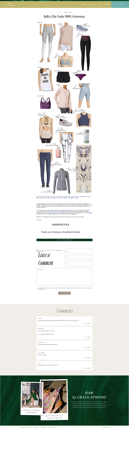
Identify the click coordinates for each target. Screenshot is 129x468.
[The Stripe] (10, 4)
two (41, 196)
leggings (90, 212)
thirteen (83, 196)
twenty (76, 197)
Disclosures (36, 427)
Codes (100, 4)
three (44, 196)
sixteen (53, 197)
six (54, 196)
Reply (89, 323)
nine (66, 196)
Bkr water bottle (52, 211)
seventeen (59, 197)
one (37, 196)
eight (62, 196)
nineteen (71, 197)
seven (58, 196)
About (115, 4)
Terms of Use (22, 427)
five (52, 196)
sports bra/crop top (47, 212)
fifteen (49, 197)
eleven (73, 196)
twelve (77, 196)
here (44, 197)
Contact (122, 4)
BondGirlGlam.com (49, 334)
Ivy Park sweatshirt (59, 212)
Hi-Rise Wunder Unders (70, 210)
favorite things (68, 12)
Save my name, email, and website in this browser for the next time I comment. (65, 288)
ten (69, 196)
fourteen (88, 196)
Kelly (39, 219)
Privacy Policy (29, 427)
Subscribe (84, 4)
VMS (106, 427)
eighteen (65, 197)
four (48, 196)
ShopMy (107, 4)
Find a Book (93, 4)
